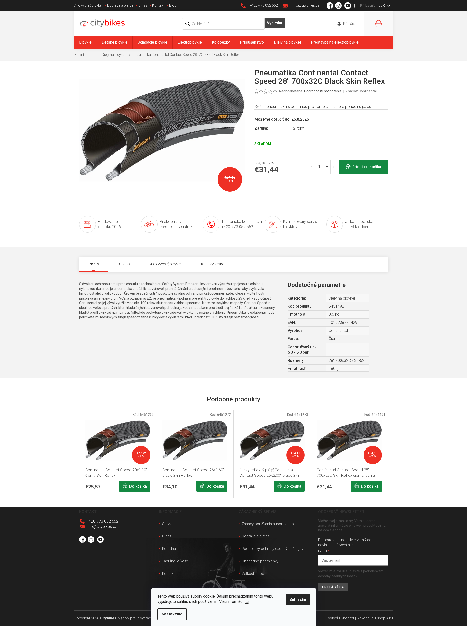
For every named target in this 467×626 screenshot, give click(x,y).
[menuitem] (85, 42)
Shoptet (347, 618)
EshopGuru (384, 618)
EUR (382, 5)
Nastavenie (172, 614)
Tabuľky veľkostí (175, 561)
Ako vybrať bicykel (88, 5)
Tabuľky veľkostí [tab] (214, 264)
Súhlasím (298, 599)
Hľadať (275, 23)
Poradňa (169, 548)
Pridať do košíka (366, 166)
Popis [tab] (93, 264)
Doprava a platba (120, 5)
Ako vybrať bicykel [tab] (166, 264)
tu (247, 601)
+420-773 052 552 (102, 521)
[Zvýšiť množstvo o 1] (326, 167)
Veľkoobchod (253, 573)
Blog (172, 5)
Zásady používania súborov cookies (271, 524)
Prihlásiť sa (333, 587)
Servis (167, 524)
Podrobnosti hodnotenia (322, 91)
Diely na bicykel (342, 298)
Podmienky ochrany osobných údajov (272, 548)
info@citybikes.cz (102, 526)
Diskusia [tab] (124, 264)
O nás (142, 5)
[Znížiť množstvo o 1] (312, 167)
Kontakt (158, 5)
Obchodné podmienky (260, 561)
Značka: (361, 91)
